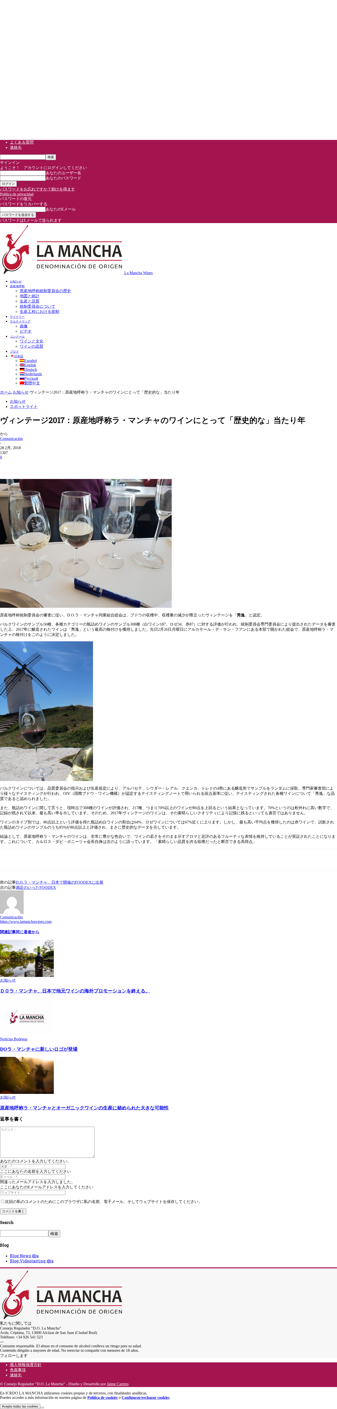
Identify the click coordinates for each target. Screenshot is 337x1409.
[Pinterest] (44, 465)
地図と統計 (29, 296)
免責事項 (18, 1370)
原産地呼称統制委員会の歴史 (45, 291)
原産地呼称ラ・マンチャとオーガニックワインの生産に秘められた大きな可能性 (84, 1107)
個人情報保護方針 (25, 1365)
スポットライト (23, 406)
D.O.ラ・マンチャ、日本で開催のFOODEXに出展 (59, 882)
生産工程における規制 (39, 311)
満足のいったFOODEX (36, 887)
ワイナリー (17, 317)
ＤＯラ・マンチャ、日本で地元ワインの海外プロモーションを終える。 (75, 990)
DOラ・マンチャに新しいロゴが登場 (38, 1049)
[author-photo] (12, 913)
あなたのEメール (61, 209)
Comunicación (11, 439)
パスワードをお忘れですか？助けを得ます (37, 189)
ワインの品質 (31, 346)
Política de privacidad (17, 194)
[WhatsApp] (61, 465)
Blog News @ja (24, 1255)
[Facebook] (8, 465)
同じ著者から (27, 931)
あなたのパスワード (63, 178)
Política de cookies (102, 1397)
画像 (24, 326)
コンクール (17, 336)
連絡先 (16, 147)
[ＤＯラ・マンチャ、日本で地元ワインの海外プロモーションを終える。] (27, 975)
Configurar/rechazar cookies (145, 1397)
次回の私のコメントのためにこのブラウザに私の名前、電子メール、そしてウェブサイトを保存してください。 (103, 1202)
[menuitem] (16, 356)
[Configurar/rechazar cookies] (42, 1407)
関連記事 (8, 931)
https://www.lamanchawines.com (26, 921)
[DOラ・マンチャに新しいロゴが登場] (27, 1034)
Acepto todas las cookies (20, 1406)
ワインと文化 (31, 341)
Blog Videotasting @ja (32, 1260)
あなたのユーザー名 (63, 173)
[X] (26, 465)
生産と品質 (29, 301)
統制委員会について (37, 306)
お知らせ (16, 281)
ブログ (14, 351)
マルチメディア (20, 321)
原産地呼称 (17, 286)
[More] (97, 464)
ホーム (6, 392)
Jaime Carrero (118, 1384)
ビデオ (26, 331)
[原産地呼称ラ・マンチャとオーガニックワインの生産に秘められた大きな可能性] (27, 1092)
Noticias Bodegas (13, 1039)
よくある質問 (22, 142)
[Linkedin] (79, 465)
